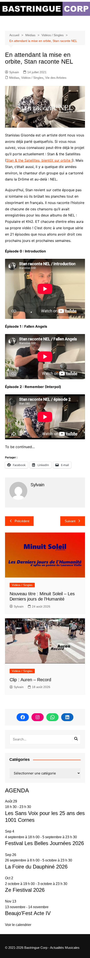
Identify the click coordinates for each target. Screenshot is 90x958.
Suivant (70, 521)
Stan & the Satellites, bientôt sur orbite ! (39, 160)
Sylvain (14, 72)
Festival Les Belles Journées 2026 (44, 843)
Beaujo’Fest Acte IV (28, 913)
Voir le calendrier (18, 925)
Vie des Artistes (55, 77)
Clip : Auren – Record (30, 679)
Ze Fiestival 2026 (25, 890)
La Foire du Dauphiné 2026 (36, 867)
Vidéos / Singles (32, 77)
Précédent (22, 521)
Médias (14, 77)
